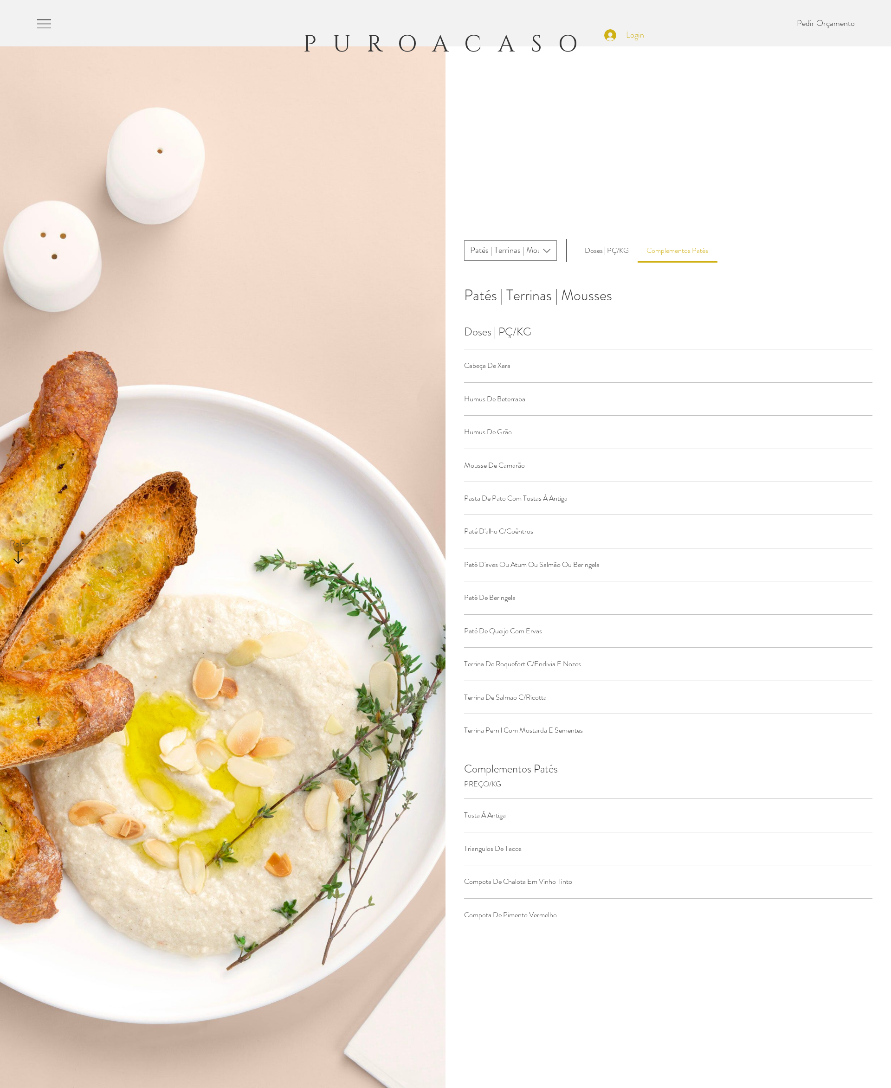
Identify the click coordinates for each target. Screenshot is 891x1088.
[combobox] (510, 250)
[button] (44, 24)
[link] (607, 250)
